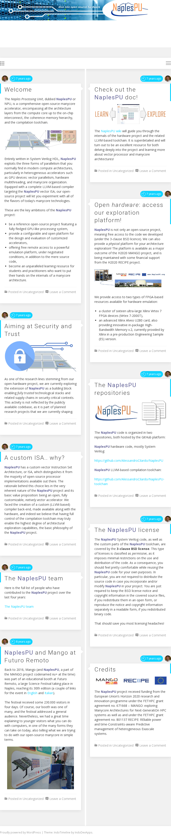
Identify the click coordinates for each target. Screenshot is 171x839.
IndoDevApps (83, 832)
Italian (49, 693)
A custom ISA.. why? (34, 457)
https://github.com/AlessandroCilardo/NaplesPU (128, 460)
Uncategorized (33, 292)
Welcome (18, 89)
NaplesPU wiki (111, 131)
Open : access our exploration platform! (128, 212)
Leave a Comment (62, 292)
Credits (105, 669)
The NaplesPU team (19, 606)
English (32, 693)
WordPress (34, 832)
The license (127, 529)
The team (33, 578)
